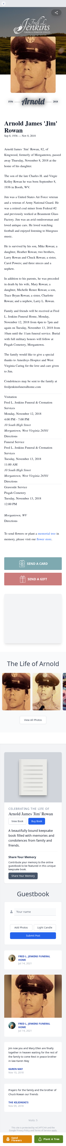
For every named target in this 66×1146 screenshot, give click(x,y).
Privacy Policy (23, 1130)
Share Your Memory (23, 875)
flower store (44, 539)
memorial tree (47, 533)
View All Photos (33, 720)
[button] (33, 996)
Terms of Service (42, 1130)
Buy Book (36, 821)
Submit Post (33, 935)
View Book (17, 821)
